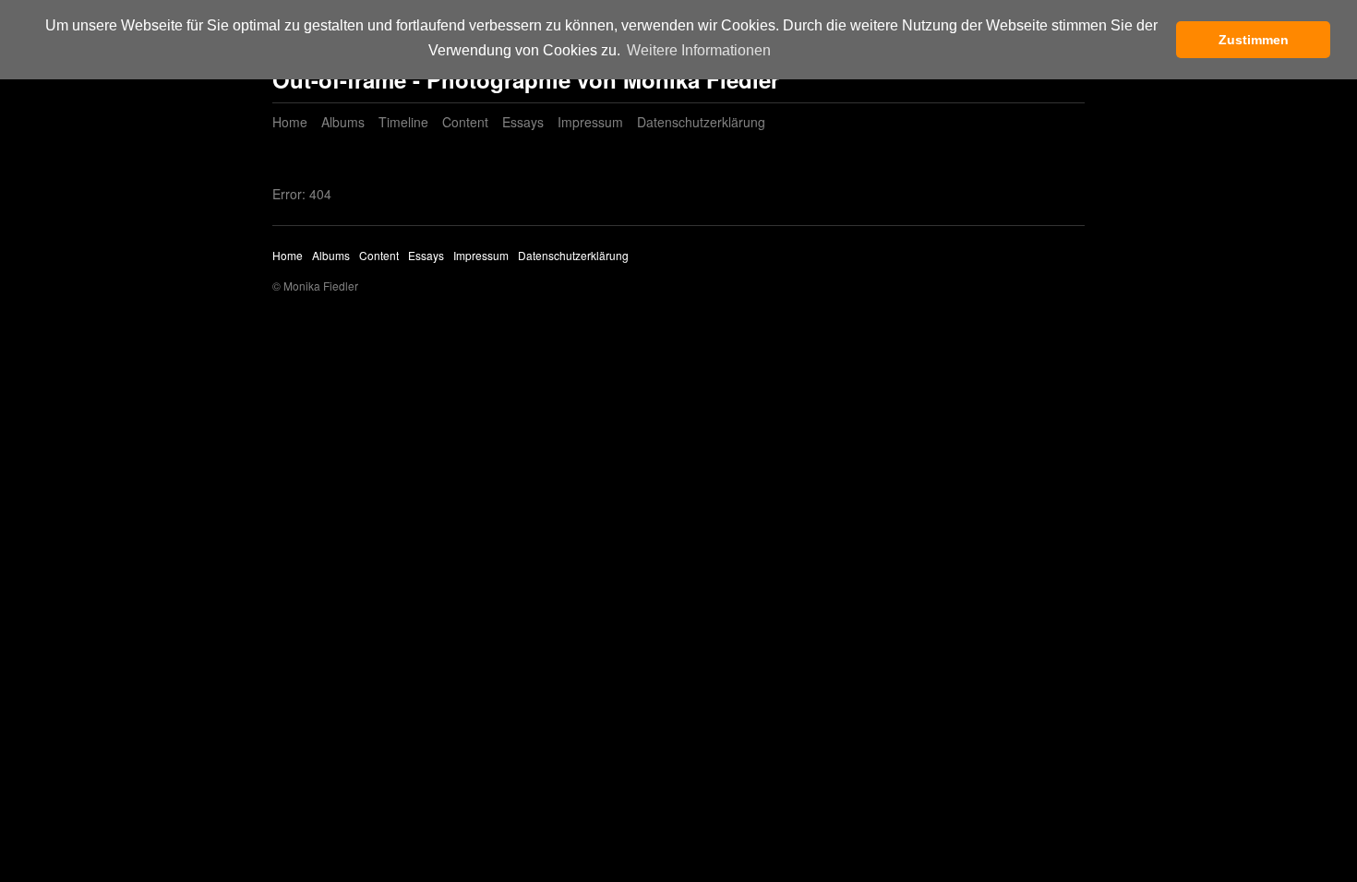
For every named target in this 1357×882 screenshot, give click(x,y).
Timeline (403, 122)
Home (289, 122)
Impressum (590, 122)
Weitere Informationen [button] (699, 50)
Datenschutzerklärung (701, 122)
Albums (343, 122)
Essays (523, 122)
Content (465, 122)
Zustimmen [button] (1254, 39)
